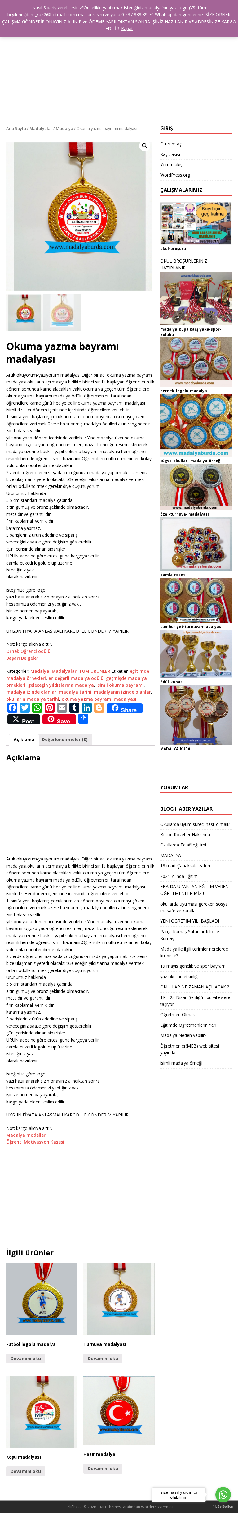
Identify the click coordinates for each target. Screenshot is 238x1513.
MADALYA (170, 855)
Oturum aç (171, 144)
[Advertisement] (119, 78)
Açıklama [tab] (24, 739)
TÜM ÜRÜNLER (94, 671)
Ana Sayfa (16, 128)
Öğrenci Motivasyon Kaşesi (35, 1142)
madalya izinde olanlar (31, 692)
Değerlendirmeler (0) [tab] (65, 739)
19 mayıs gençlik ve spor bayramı (193, 966)
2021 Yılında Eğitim (179, 876)
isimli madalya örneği (181, 1063)
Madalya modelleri (26, 1135)
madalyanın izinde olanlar (122, 692)
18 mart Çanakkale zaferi (185, 866)
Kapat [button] (127, 28)
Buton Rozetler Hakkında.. (186, 834)
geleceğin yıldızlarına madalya (61, 685)
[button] (144, 145)
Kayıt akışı (170, 154)
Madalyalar (40, 128)
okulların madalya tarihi (32, 699)
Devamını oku (26, 1358)
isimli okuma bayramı (120, 685)
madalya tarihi (75, 692)
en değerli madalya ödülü (76, 678)
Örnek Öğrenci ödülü (28, 651)
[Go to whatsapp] (223, 1494)
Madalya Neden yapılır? (183, 1035)
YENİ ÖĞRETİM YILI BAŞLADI (189, 921)
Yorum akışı (171, 164)
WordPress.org (175, 175)
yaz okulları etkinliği (179, 976)
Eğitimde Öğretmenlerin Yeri (188, 1025)
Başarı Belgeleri (23, 658)
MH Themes (110, 1507)
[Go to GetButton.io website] (223, 1507)
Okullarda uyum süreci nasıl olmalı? (195, 824)
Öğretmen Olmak (177, 1014)
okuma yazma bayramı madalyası (99, 699)
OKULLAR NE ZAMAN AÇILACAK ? (194, 987)
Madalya (64, 128)
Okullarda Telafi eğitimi (183, 845)
